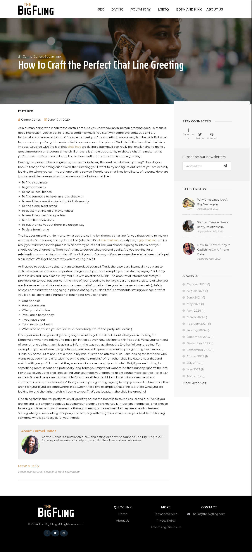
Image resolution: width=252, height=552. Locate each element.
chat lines (74, 146)
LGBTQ (163, 9)
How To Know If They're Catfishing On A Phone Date (213, 249)
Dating (117, 9)
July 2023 (193, 363)
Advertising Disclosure (166, 527)
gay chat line (148, 240)
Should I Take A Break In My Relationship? (212, 225)
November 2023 (198, 343)
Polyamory (141, 9)
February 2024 (197, 323)
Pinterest (211, 138)
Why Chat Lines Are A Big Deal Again (212, 202)
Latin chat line (109, 240)
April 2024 (194, 310)
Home (122, 514)
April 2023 (194, 376)
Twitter (200, 138)
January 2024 (196, 330)
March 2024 (195, 317)
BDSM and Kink (189, 9)
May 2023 (193, 369)
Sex (101, 9)
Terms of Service (165, 514)
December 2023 (198, 337)
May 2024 (193, 304)
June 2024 (194, 297)
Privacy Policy (165, 520)
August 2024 (195, 291)
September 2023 (199, 350)
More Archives (194, 383)
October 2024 (196, 284)
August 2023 (195, 356)
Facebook (188, 136)
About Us (214, 9)
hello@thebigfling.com (209, 514)
